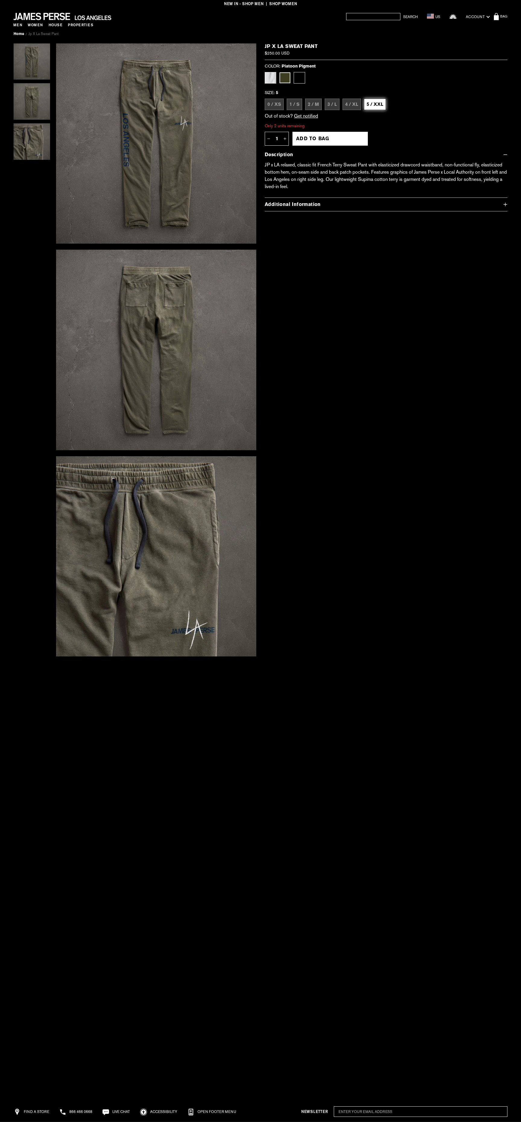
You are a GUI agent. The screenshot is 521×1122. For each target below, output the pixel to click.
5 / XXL (375, 104)
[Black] (299, 78)
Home (19, 33)
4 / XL (351, 104)
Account (475, 16)
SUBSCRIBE (488, 1111)
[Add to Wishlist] (244, 52)
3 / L (332, 104)
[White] (270, 78)
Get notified (306, 116)
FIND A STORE (36, 1111)
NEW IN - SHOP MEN (244, 3)
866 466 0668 (80, 1111)
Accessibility (163, 1111)
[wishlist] (453, 16)
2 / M (313, 104)
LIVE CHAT (121, 1111)
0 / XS (274, 104)
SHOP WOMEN (283, 3)
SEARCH (410, 17)
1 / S (294, 104)
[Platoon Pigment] (285, 78)
